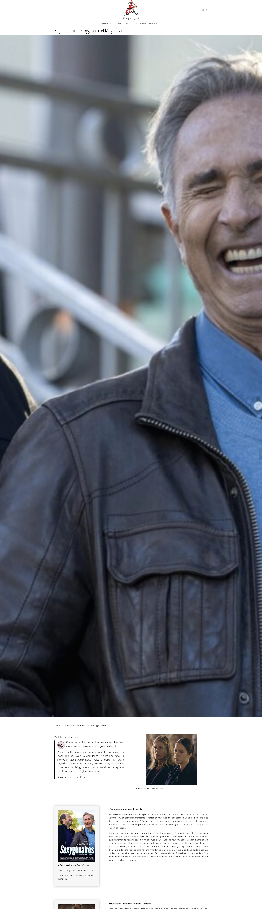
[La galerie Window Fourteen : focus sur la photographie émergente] (260, 454)
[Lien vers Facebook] (206, 10)
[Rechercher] (160, 23)
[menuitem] (108, 23)
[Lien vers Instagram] (203, 10)
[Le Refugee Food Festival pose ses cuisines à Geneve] (1, 454)
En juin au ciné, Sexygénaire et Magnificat (88, 30)
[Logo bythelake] (131, 10)
